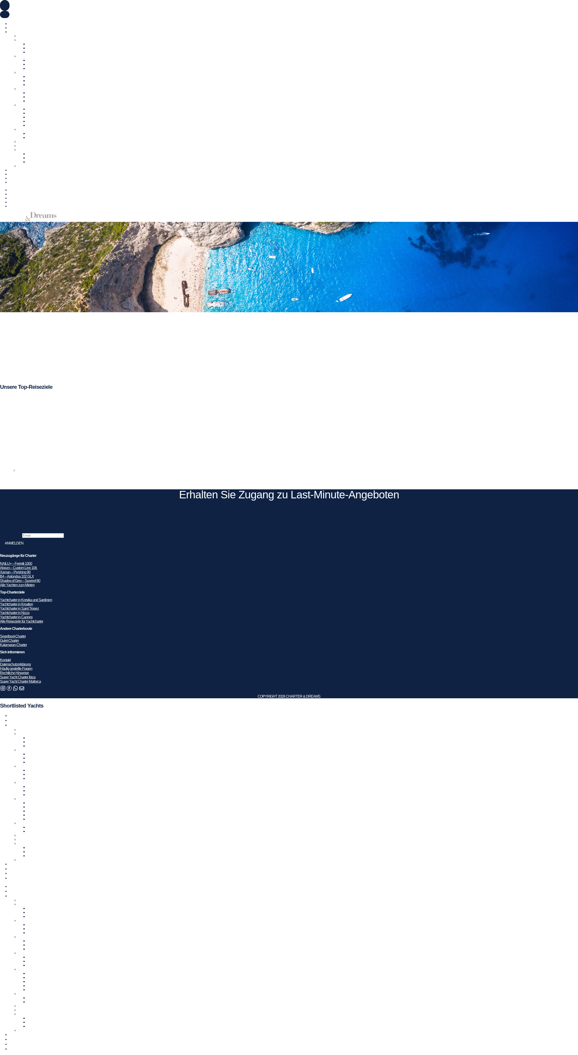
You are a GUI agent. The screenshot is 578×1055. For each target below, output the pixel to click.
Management (18, 170)
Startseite (6, 470)
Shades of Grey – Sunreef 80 (20, 581)
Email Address (11, 535)
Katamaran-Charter (13, 645)
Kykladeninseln (38, 109)
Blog (12, 174)
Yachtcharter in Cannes (16, 617)
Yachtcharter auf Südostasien (38, 150)
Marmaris (33, 137)
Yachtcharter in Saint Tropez (19, 608)
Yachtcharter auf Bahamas (36, 146)
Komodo (33, 154)
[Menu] (4, 5)
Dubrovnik (34, 93)
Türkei (22, 129)
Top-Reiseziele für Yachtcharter (30, 32)
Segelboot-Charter (13, 636)
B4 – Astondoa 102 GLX (17, 576)
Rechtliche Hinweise (14, 673)
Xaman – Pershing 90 (15, 572)
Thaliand (33, 162)
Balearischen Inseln (41, 44)
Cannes (32, 64)
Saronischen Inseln (40, 121)
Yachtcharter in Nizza (14, 613)
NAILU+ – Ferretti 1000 (16, 563)
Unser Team (17, 178)
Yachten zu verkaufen (24, 28)
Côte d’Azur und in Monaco (46, 60)
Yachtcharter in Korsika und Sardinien (26, 600)
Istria (30, 97)
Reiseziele (16, 194)
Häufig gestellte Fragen (16, 669)
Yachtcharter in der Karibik (36, 141)
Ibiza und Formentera (42, 48)
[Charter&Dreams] (28, 220)
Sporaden (34, 125)
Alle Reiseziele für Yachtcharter (21, 621)
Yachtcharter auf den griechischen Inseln (46, 105)
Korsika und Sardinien (42, 80)
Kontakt (14, 182)
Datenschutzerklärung (15, 664)
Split (30, 101)
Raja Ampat (35, 158)
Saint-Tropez (36, 68)
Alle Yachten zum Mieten (17, 585)
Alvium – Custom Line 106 (18, 568)
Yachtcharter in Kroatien (34, 89)
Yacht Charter (18, 24)
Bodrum (32, 133)
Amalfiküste (35, 76)
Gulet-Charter (9, 640)
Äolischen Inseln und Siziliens (48, 85)
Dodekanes (35, 117)
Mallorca (33, 52)
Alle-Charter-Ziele (30, 166)
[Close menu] (4, 14)
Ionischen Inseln (38, 113)
